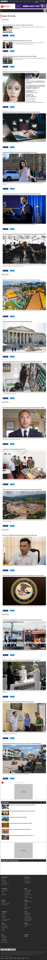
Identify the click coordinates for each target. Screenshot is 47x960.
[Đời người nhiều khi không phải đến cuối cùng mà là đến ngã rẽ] (5, 812)
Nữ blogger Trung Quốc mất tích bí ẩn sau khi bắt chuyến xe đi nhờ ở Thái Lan (21, 71)
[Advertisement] (23, 791)
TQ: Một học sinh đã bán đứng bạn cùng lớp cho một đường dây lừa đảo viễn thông (22, 620)
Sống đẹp (26, 909)
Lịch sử (3, 893)
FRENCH (24, 1)
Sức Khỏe (3, 900)
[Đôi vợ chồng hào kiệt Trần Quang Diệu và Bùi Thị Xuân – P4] (5, 837)
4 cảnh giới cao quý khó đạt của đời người (18, 817)
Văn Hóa (25, 911)
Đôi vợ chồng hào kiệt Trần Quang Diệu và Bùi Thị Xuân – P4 (21, 835)
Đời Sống (26, 900)
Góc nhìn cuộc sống (27, 924)
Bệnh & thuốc (4, 901)
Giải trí (25, 906)
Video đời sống (4, 940)
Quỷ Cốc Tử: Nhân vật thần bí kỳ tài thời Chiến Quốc (20, 829)
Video (3, 934)
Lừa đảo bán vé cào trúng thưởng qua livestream (14, 449)
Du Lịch (3, 923)
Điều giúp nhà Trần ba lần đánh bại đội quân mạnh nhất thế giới (22, 805)
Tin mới (25, 936)
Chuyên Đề (26, 934)
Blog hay (25, 923)
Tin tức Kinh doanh (27, 891)
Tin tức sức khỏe (4, 904)
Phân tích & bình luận (5, 883)
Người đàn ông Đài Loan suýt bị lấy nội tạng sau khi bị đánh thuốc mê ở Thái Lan (22, 660)
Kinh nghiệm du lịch (5, 927)
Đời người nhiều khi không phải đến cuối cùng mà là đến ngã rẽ (22, 811)
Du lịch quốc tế (4, 924)
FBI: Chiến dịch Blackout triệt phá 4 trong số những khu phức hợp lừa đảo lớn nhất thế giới (24, 234)
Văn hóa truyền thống (28, 919)
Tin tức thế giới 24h (27, 881)
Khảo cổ (3, 914)
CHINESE (13, 1)
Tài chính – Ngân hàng (28, 897)
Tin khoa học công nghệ (6, 919)
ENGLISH (10, 1)
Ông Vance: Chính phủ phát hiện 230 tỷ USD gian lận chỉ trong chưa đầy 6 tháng (21, 194)
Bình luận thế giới (27, 883)
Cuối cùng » (18, 782)
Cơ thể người (4, 913)
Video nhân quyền (5, 942)
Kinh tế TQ (3, 891)
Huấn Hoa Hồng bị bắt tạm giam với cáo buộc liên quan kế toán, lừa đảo (20, 56)
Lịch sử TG (26, 880)
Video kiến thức (4, 939)
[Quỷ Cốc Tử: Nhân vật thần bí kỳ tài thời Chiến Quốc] (5, 831)
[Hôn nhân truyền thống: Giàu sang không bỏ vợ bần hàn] (5, 825)
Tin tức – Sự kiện (27, 916)
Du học (25, 903)
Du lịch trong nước (5, 926)
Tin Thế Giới (26, 877)
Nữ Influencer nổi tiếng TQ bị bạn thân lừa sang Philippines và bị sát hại (20, 152)
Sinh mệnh (3, 917)
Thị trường (26, 896)
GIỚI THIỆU (37, 1)
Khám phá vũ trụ (4, 920)
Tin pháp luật (4, 881)
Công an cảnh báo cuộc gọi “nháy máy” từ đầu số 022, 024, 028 (18, 25)
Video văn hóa (4, 937)
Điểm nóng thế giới (27, 878)
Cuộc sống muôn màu (28, 901)
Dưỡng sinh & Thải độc (5, 903)
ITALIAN (32, 1)
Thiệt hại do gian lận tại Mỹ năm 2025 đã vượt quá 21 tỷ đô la (17, 40)
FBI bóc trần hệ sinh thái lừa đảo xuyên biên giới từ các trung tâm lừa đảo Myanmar (22, 489)
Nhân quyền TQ (4, 894)
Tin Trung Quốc (4, 888)
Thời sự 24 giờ (4, 884)
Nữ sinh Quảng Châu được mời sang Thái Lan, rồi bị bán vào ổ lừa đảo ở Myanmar (22, 743)
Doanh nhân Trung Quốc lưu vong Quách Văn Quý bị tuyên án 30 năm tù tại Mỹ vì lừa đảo (24, 407)
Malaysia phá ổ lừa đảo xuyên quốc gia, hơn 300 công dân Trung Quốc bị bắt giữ (22, 280)
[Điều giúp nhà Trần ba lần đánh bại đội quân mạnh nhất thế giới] (5, 806)
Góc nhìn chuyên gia (27, 890)
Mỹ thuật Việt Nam (27, 913)
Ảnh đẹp (3, 929)
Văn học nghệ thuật (27, 920)
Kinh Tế (25, 888)
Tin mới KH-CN (4, 911)
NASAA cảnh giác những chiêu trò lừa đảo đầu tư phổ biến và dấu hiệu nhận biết (21, 112)
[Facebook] (40, 1)
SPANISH (17, 1)
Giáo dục (3, 878)
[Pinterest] (44, 1)
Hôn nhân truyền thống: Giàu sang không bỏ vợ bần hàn (20, 823)
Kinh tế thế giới (26, 893)
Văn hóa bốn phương (28, 917)
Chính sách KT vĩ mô (27, 894)
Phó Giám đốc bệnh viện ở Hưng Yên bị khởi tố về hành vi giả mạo (18, 701)
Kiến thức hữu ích (27, 907)
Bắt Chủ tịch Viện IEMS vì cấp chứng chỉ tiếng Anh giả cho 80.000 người (20, 535)
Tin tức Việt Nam (4, 877)
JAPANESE (28, 1)
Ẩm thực (3, 930)
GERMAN (21, 1)
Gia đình (25, 904)
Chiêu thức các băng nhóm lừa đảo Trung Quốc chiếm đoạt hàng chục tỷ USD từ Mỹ (22, 361)
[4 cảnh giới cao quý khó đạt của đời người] (5, 819)
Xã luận (25, 926)
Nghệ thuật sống (27, 914)
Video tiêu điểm (4, 936)
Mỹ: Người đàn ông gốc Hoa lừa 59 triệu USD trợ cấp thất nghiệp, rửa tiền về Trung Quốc (23, 575)
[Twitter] (42, 1)
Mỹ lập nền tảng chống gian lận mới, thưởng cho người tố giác (17, 321)
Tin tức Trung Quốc (5, 890)
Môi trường (3, 880)
